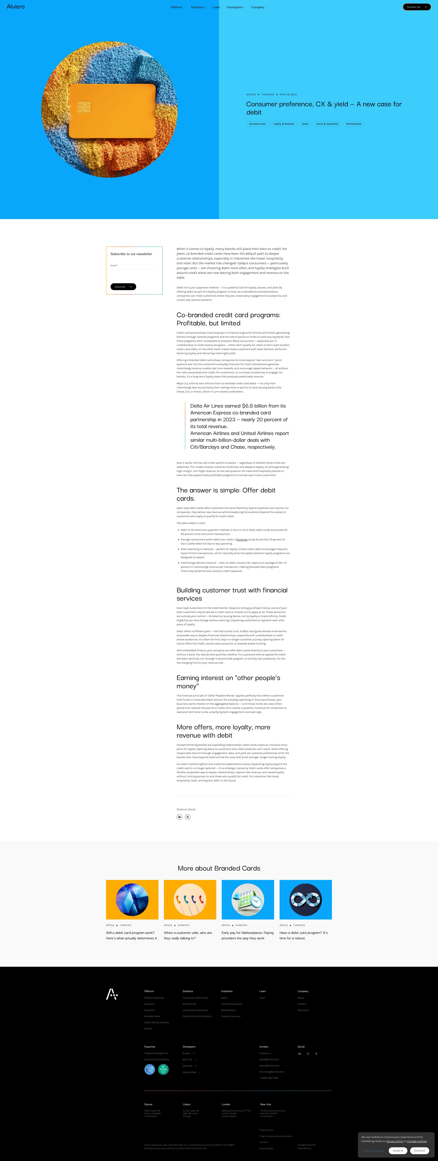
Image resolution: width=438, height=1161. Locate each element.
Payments (149, 1010)
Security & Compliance (156, 1059)
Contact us (265, 1053)
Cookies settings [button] (373, 1150)
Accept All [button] (398, 1150)
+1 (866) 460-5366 (268, 1078)
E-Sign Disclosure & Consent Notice (275, 1136)
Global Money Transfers (156, 1022)
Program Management (156, 1053)
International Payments (195, 1010)
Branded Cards (152, 1016)
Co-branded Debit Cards (195, 998)
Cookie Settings (266, 1148)
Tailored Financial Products (197, 1016)
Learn (216, 6)
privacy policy (395, 1141)
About (301, 998)
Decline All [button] (419, 1150)
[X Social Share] (187, 817)
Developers (235, 6)
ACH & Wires (189, 1004)
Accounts (149, 1004)
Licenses (263, 1142)
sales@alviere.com (269, 1059)
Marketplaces (228, 1010)
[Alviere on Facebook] (316, 1054)
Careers (302, 1004)
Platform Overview (154, 998)
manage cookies (417, 1141)
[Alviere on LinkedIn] (300, 1054)
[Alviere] (16, 6)
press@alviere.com (269, 1065)
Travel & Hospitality (231, 1004)
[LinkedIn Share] (179, 817)
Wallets (148, 1028)
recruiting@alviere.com (271, 1071)
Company (257, 6)
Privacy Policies (266, 1130)
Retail (224, 998)
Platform (176, 6)
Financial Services (230, 1016)
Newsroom (303, 1010)
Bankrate (242, 539)
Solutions (197, 6)
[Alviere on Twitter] (308, 1054)
